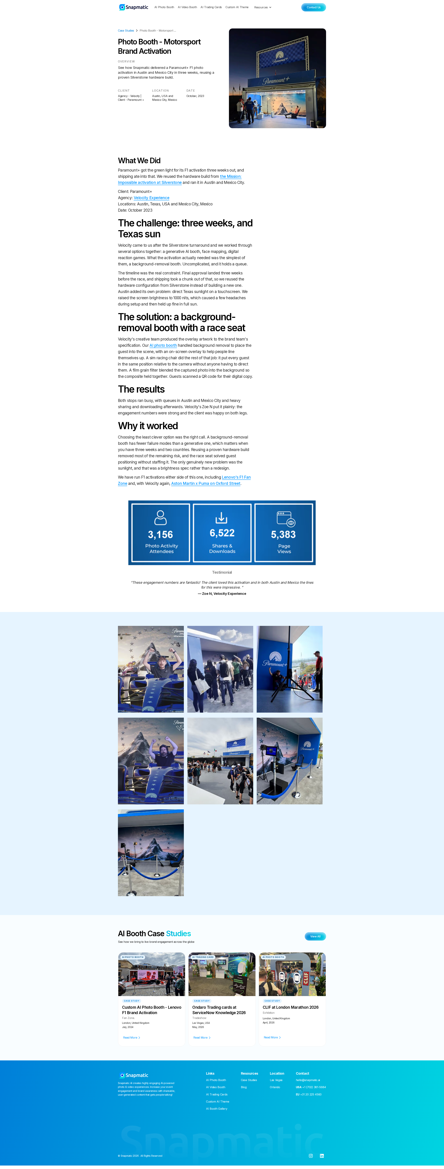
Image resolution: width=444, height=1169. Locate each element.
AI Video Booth (187, 7)
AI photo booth (163, 345)
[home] (133, 7)
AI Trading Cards (211, 7)
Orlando (275, 1087)
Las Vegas (276, 1080)
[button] (263, 7)
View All (315, 936)
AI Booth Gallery (216, 1108)
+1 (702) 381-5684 (311, 1087)
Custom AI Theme (237, 7)
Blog (244, 1087)
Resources (261, 7)
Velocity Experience (151, 197)
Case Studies (249, 1080)
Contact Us (314, 7)
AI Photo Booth (164, 7)
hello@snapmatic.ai (308, 1080)
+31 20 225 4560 (309, 1094)
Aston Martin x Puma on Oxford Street (205, 483)
